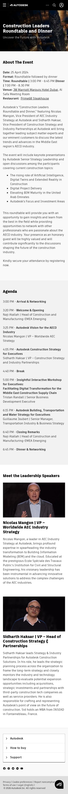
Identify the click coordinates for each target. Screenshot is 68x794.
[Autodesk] (19, 5)
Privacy (7, 781)
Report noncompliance (46, 781)
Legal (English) (25, 785)
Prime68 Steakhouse (35, 98)
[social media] (13, 768)
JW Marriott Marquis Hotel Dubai (35, 90)
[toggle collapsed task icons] (47, 5)
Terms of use (9, 785)
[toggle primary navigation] (6, 5)
